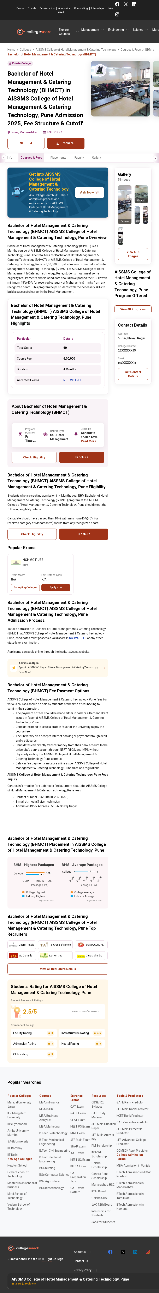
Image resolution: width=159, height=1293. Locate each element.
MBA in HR (46, 1109)
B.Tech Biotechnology (53, 1133)
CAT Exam (77, 1106)
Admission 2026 (64, 10)
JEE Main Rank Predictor (132, 1109)
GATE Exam (78, 1113)
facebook (110, 1252)
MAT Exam (77, 1133)
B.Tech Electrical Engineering (50, 1159)
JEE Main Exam (80, 1139)
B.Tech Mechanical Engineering (51, 1142)
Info (9, 157)
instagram (147, 1252)
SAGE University (17, 1141)
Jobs (110, 8)
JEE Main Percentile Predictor (129, 1131)
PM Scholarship (102, 1145)
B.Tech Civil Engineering (54, 1150)
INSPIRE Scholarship (99, 1154)
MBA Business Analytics (48, 1118)
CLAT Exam (78, 1120)
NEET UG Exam (80, 1159)
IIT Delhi (12, 1154)
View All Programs (133, 309)
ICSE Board (99, 1191)
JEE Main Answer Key (103, 1137)
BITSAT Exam (79, 1166)
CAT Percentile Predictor (133, 1122)
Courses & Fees (31, 157)
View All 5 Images (133, 254)
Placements (58, 157)
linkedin (135, 1252)
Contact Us (81, 1261)
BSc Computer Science (54, 1174)
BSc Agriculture (49, 1181)
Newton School (17, 1165)
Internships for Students (101, 1213)
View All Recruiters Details (58, 969)
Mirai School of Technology (17, 1196)
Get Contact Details (133, 374)
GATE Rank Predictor (130, 1102)
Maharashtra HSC (103, 1184)
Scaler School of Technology (18, 1174)
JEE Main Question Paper (104, 1126)
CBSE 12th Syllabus (98, 1104)
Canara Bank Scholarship (100, 1176)
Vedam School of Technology (18, 1206)
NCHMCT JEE (72, 380)
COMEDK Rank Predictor (132, 1150)
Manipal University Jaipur (19, 1104)
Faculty (79, 157)
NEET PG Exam (80, 1126)
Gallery (96, 157)
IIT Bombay (14, 1148)
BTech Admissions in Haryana (130, 1206)
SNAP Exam (78, 1146)
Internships (97, 8)
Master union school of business (22, 1185)
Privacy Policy (83, 1270)
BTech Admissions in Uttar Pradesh (134, 1174)
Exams (20, 8)
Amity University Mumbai (18, 1132)
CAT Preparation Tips (78, 1177)
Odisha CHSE (100, 1198)
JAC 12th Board (102, 1204)
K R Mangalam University (16, 1115)
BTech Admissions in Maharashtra (130, 1185)
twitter (122, 1252)
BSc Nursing (47, 1168)
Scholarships (47, 8)
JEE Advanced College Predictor (131, 1142)
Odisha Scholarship (99, 1165)
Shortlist (26, 143)
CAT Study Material (98, 1115)
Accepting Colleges (25, 587)
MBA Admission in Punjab (133, 1165)
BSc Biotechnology (51, 1188)
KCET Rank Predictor (130, 1115)
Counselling (81, 8)
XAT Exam (77, 1153)
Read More (88, 441)
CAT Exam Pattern (77, 1190)
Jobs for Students (103, 1222)
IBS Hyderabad (17, 1124)
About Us (80, 1252)
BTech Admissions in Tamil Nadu (130, 1196)
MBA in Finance (49, 1102)
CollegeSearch (34, 31)
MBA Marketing (49, 1126)
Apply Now (55, 587)
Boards (32, 8)
